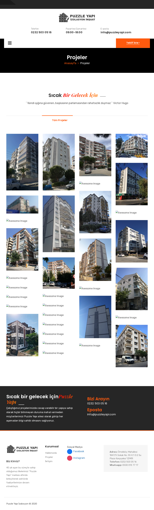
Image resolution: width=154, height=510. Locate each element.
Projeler (49, 457)
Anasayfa (70, 63)
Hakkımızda (51, 453)
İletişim (48, 461)
